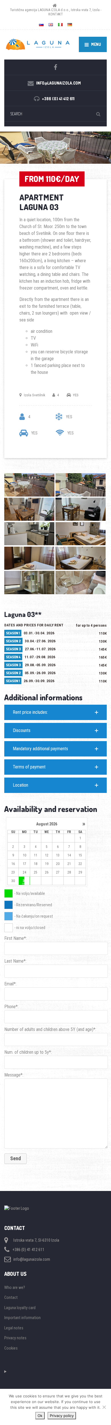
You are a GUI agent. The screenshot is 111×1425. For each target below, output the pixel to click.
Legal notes (13, 1328)
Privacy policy (62, 1415)
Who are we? (14, 1287)
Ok (40, 1415)
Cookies (11, 1348)
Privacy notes (15, 1338)
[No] (104, 1407)
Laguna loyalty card (20, 1307)
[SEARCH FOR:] (55, 113)
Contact (11, 1297)
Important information (22, 1317)
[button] (55, 712)
